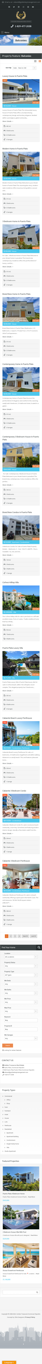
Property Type (9, 971)
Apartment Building (13, 1136)
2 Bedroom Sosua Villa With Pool (14, 1232)
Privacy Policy (30, 1317)
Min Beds (7, 980)
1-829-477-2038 (23, 26)
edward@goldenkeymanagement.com (27, 2)
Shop (8, 1103)
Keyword (7, 1017)
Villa (8, 1147)
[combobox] (24, 68)
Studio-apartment (10, 1151)
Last (32, 936)
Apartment (10, 1133)
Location (7, 953)
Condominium (11, 1140)
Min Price (7, 999)
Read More (31, 1197)
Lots (6, 1122)
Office (8, 1100)
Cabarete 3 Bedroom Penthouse (16, 861)
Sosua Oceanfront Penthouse (13, 1270)
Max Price (7, 1008)
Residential (8, 1129)
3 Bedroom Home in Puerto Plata (16, 221)
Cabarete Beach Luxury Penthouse (17, 718)
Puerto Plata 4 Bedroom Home (14, 1194)
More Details (7, 121)
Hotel (6, 1114)
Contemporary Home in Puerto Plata (17, 364)
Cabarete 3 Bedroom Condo (14, 791)
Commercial (8, 1096)
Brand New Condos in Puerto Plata (17, 512)
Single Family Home (13, 1144)
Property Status (9, 962)
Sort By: (9, 68)
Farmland (7, 1111)
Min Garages (8, 1035)
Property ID (8, 1026)
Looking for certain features (12, 1050)
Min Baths (7, 990)
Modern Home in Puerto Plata (15, 149)
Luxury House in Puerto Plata (14, 76)
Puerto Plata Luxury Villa (12, 648)
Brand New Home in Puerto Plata (16, 294)
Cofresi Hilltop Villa (10, 582)
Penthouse (8, 1125)
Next (24, 936)
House (7, 1118)
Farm (6, 1107)
